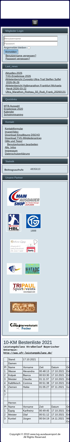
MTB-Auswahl (12, 105)
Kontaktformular (14, 128)
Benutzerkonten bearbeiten (22, 144)
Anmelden (11, 51)
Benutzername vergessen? (21, 55)
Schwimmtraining (13, 114)
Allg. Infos (10, 147)
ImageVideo (11, 131)
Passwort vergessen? (18, 58)
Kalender (9, 111)
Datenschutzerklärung (17, 153)
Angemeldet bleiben (15, 47)
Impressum (11, 150)
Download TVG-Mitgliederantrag (23, 138)
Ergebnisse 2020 (13, 108)
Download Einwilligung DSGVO (22, 134)
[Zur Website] (13, 230)
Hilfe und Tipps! (13, 141)
